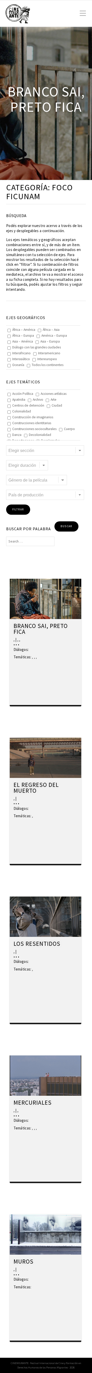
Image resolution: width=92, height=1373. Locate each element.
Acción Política (22, 394)
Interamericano (49, 353)
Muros (23, 1261)
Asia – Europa (50, 341)
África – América (23, 329)
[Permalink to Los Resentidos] (46, 917)
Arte (53, 399)
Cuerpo (69, 429)
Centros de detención (28, 405)
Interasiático (21, 359)
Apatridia (18, 399)
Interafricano (21, 353)
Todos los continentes (47, 365)
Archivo (38, 399)
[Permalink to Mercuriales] (46, 1075)
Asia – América (22, 341)
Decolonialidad (40, 435)
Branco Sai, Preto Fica (41, 629)
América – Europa (54, 335)
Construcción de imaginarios (32, 417)
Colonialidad (21, 411)
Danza (16, 435)
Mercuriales (33, 1103)
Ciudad (57, 405)
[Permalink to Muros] (46, 1234)
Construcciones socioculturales (34, 429)
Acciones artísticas (53, 394)
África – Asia (51, 329)
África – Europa (23, 335)
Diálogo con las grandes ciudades (36, 347)
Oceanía (18, 365)
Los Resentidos (37, 944)
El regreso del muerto (36, 788)
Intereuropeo (47, 359)
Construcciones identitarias (31, 423)
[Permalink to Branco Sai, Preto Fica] (46, 599)
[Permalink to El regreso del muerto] (46, 758)
